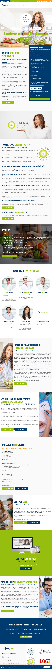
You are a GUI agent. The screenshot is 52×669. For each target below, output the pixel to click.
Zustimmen (47, 666)
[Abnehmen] (24, 45)
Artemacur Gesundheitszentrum (43, 324)
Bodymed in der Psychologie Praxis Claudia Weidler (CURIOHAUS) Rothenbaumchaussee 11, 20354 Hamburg (16, 466)
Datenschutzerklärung (9, 667)
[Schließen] (50, 666)
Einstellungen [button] (34, 666)
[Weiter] (49, 28)
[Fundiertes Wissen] (27, 45)
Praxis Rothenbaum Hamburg (36, 76)
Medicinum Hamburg (35, 64)
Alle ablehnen (40, 666)
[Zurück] (2, 28)
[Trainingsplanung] (26, 45)
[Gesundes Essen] (25, 45)
